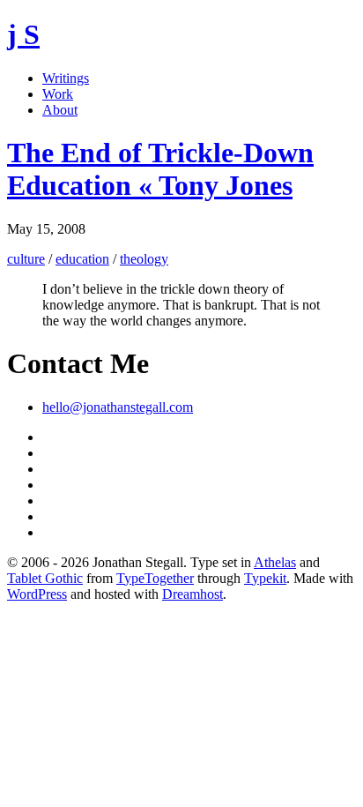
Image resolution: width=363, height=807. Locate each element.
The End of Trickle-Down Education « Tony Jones (160, 169)
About (60, 109)
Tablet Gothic (45, 578)
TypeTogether (155, 578)
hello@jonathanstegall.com (117, 407)
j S (23, 34)
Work (57, 93)
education (82, 258)
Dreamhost (192, 594)
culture (26, 258)
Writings (65, 78)
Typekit (265, 578)
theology (144, 258)
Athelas (275, 562)
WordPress (37, 594)
